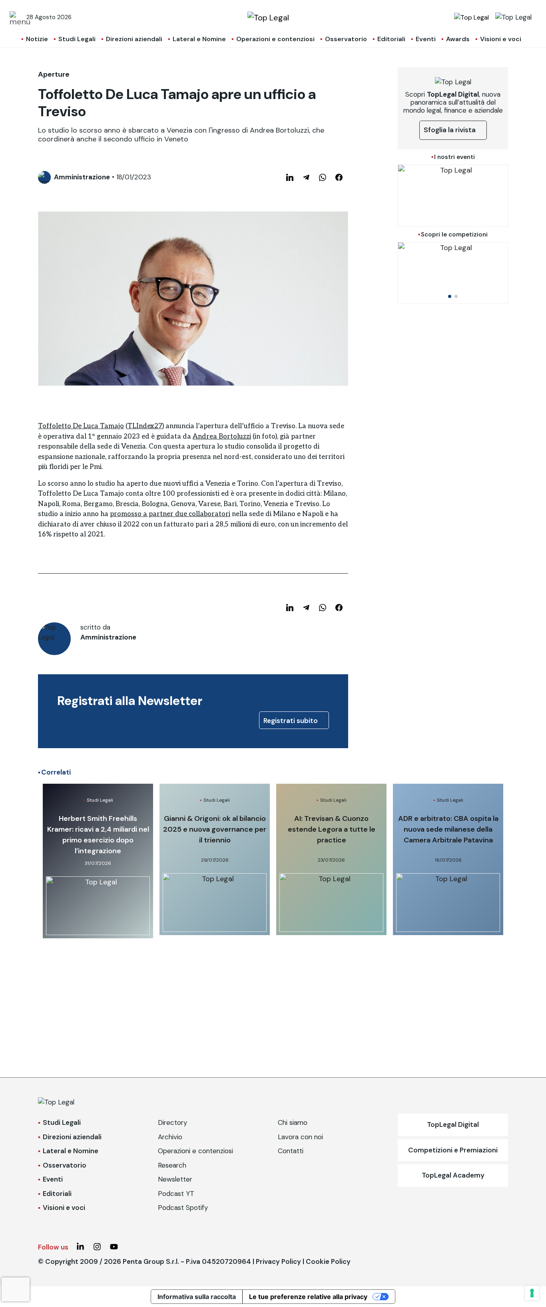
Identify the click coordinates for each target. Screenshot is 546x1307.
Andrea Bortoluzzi (222, 437)
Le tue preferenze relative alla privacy (308, 1297)
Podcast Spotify (183, 1207)
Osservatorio (346, 39)
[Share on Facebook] (339, 177)
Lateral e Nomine (199, 39)
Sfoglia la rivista (450, 129)
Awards (458, 39)
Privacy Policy (278, 1261)
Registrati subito (291, 720)
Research (172, 1165)
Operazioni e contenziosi (275, 39)
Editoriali (391, 39)
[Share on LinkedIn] (290, 177)
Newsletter (175, 1179)
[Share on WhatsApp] (322, 177)
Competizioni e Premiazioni (453, 1150)
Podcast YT (176, 1193)
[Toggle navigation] (15, 17)
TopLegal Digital (453, 1124)
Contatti (290, 1150)
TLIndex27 (145, 426)
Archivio (170, 1136)
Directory (172, 1122)
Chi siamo (292, 1122)
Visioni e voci (500, 39)
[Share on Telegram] (306, 177)
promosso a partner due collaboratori (170, 514)
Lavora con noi (300, 1136)
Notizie (37, 39)
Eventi (426, 39)
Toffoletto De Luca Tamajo (81, 426)
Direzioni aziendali (134, 39)
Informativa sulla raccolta (196, 1297)
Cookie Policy (328, 1261)
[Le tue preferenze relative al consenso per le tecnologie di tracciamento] (532, 1293)
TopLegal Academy (453, 1175)
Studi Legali (77, 39)
